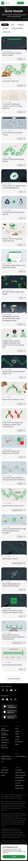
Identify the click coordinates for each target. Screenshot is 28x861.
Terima (14, 857)
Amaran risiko (5, 829)
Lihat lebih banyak (14, 679)
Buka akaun (20, 3)
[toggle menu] (26, 3)
